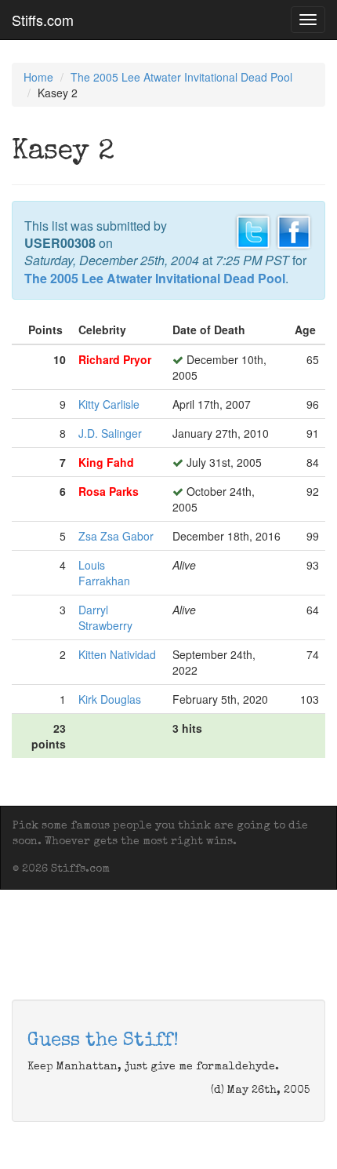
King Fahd (106, 462)
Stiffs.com (43, 19)
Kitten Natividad (117, 654)
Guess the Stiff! (103, 1041)
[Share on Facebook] (294, 230)
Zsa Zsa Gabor (116, 536)
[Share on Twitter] (253, 230)
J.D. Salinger (110, 433)
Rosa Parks (108, 491)
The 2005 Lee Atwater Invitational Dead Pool (181, 77)
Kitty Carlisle (109, 404)
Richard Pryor (114, 359)
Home (38, 77)
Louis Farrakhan (104, 572)
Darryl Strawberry (105, 617)
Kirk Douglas (109, 699)
